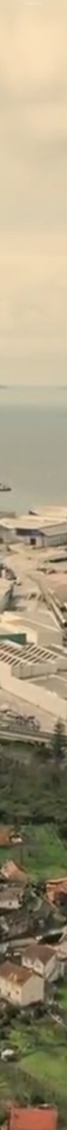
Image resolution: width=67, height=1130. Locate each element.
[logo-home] (33, 3)
